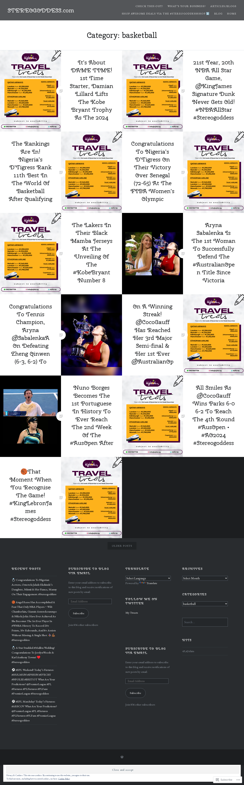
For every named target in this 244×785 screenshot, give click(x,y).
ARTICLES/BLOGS (223, 6)
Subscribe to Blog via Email (88, 571)
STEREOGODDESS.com (41, 10)
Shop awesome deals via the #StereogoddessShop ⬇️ (166, 13)
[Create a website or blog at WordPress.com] (122, 757)
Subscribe (78, 613)
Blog (218, 13)
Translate (151, 583)
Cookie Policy (64, 778)
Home (231, 13)
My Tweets (131, 613)
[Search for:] (205, 622)
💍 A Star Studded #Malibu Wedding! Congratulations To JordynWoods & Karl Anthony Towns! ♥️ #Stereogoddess (33, 655)
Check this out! (149, 6)
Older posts (122, 545)
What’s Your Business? (187, 6)
